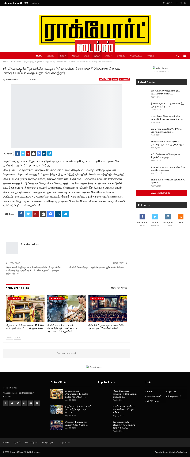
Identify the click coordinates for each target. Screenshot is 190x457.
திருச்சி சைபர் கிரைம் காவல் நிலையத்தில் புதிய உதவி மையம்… (78, 409)
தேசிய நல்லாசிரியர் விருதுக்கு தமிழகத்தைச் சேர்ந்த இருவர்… (124, 425)
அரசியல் (75, 56)
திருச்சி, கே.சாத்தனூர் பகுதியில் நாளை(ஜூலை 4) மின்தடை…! (98, 267)
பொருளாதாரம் (174, 396)
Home (39, 56)
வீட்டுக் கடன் (153, 401)
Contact (35, 3)
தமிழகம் (51, 56)
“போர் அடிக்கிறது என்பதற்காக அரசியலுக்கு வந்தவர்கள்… (125, 394)
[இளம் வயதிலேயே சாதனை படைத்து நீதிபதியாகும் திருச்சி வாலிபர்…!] (142, 107)
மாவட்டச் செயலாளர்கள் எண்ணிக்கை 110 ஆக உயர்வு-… (124, 409)
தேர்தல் (151, 56)
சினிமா (108, 56)
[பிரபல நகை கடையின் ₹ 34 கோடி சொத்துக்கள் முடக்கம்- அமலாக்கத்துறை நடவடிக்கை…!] (142, 132)
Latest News (105, 79)
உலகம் (86, 56)
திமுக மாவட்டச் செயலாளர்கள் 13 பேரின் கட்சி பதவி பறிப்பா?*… (76, 394)
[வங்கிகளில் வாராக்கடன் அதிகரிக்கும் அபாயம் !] (142, 183)
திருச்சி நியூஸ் (124, 79)
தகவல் (97, 56)
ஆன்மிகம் (121, 56)
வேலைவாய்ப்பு (136, 56)
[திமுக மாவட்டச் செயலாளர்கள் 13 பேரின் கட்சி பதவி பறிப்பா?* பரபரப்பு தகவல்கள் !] (25, 308)
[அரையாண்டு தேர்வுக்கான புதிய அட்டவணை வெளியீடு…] (142, 94)
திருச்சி (63, 56)
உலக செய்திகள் (154, 396)
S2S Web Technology (178, 452)
